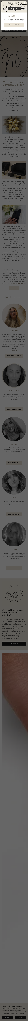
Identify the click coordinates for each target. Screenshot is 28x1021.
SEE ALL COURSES (14, 25)
